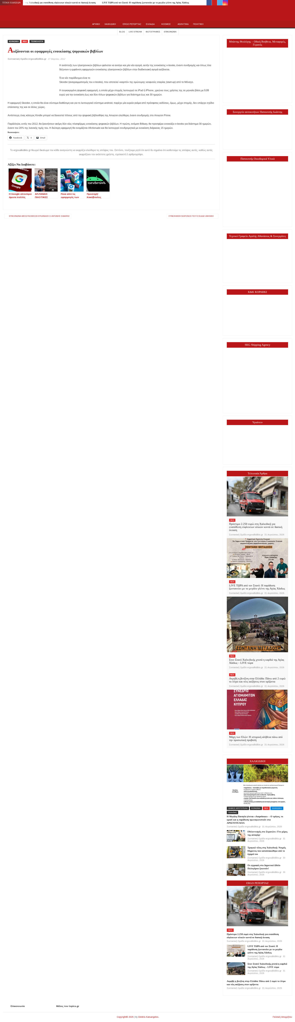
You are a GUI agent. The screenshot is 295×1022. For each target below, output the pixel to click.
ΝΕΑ (25, 41)
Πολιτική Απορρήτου (282, 1017)
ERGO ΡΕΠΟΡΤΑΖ (132, 24)
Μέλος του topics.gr (67, 1006)
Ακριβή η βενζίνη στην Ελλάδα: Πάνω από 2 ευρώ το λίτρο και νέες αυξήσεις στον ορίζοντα (257, 680)
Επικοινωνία (170, 32)
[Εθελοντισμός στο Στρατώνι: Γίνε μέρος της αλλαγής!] (236, 835)
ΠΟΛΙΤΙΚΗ (198, 24)
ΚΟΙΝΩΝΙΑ (14, 41)
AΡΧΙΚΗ (96, 24)
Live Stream (135, 32)
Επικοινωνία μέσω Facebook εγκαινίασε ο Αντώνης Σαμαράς (39, 216)
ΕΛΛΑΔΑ (150, 24)
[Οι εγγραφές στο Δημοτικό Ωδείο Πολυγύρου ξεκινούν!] (236, 869)
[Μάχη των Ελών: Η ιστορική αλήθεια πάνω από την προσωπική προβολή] (257, 709)
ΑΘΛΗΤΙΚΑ (183, 24)
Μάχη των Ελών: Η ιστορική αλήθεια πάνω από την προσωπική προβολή (256, 738)
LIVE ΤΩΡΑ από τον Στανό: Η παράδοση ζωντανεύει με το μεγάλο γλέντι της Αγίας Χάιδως (145, 3)
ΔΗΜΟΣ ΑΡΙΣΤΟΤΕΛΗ (238, 808)
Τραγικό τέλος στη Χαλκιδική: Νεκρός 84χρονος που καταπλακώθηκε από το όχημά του (267, 850)
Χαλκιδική (232, 812)
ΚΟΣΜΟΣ (166, 24)
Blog (122, 32)
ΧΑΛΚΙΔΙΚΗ (110, 24)
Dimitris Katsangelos (148, 1017)
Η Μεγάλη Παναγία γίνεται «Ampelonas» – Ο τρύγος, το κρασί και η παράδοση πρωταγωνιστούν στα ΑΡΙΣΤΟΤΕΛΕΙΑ (255, 819)
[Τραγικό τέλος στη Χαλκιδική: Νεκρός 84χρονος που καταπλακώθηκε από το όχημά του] (236, 852)
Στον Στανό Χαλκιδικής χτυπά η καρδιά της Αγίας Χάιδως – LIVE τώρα (256, 661)
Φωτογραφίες (153, 32)
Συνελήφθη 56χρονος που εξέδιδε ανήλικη (191, 216)
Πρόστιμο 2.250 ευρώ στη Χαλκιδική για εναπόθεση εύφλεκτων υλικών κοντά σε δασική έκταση (50, 3)
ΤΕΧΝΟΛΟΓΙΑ (37, 41)
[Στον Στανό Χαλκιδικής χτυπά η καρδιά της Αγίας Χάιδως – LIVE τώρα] (257, 624)
